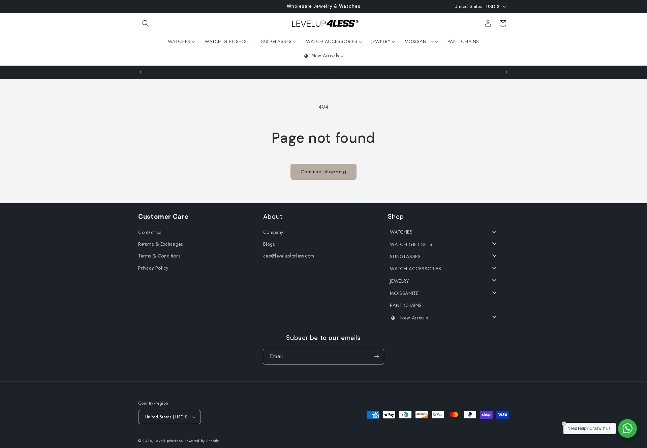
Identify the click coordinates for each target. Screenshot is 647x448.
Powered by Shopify (201, 440)
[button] (145, 23)
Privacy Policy (153, 268)
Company (273, 232)
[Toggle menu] (494, 232)
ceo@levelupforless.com (288, 255)
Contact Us (149, 232)
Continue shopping (323, 171)
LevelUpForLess (169, 440)
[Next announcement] (506, 72)
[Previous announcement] (140, 72)
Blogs (269, 244)
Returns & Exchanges (160, 244)
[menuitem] (181, 41)
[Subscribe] (376, 357)
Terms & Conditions (159, 255)
